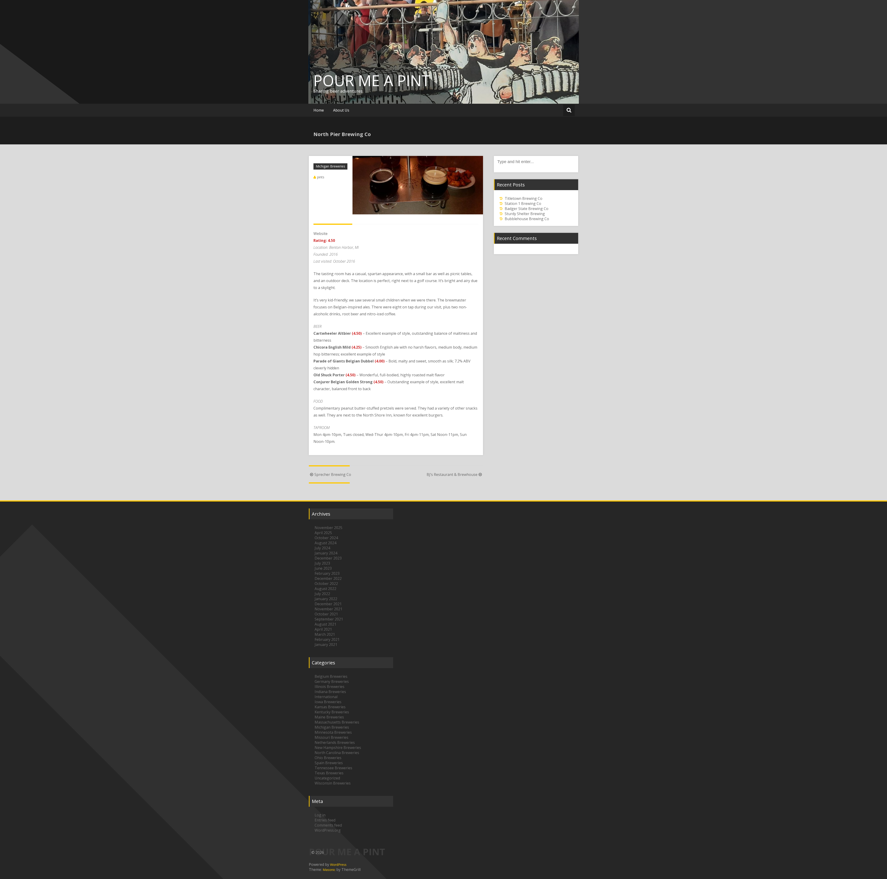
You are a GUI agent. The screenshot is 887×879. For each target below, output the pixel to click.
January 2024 (326, 553)
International (326, 696)
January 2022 (326, 598)
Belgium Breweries (331, 676)
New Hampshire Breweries (338, 747)
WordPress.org (328, 830)
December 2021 (328, 603)
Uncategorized (327, 778)
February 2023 (327, 573)
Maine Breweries (329, 717)
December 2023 (328, 558)
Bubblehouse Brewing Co (527, 218)
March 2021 (325, 634)
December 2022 (328, 578)
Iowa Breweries (328, 701)
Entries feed (325, 820)
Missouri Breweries (331, 737)
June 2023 (323, 568)
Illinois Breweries (329, 686)
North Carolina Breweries (337, 752)
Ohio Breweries (328, 757)
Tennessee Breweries (333, 767)
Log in (320, 815)
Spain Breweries (329, 762)
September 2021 (329, 619)
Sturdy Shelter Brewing (525, 213)
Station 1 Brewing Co (523, 203)
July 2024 (322, 548)
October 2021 (326, 614)
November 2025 (328, 527)
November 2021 (328, 608)
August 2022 (325, 588)
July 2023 (322, 563)
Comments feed (328, 825)
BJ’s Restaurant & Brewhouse (452, 474)
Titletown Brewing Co (523, 198)
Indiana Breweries (330, 691)
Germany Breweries (332, 681)
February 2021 (327, 639)
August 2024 (325, 542)
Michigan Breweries (330, 166)
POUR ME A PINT (371, 80)
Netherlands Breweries (335, 742)
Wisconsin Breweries (333, 783)
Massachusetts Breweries (337, 722)
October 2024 (326, 537)
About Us (341, 110)
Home (318, 110)
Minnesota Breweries (333, 732)
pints (320, 177)
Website (320, 233)
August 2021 (325, 624)
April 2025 (323, 532)
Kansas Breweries (330, 706)
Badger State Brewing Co (526, 208)
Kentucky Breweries (332, 712)
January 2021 (326, 644)
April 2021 (323, 629)
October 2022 (326, 583)
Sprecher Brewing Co (332, 474)
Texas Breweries (329, 773)
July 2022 (322, 593)
